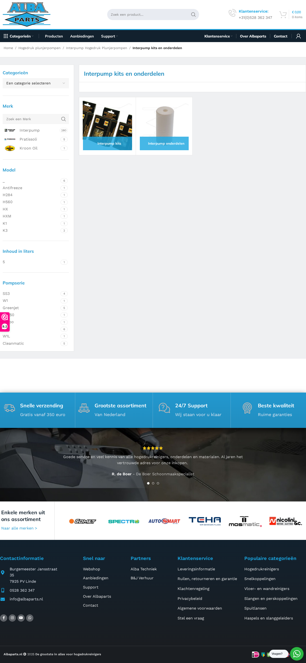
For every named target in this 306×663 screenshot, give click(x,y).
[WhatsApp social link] (29, 618)
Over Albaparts (97, 596)
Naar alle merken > (19, 528)
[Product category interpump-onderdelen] (164, 125)
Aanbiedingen (95, 578)
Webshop (91, 569)
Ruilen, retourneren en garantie (207, 578)
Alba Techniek (144, 569)
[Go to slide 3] (158, 483)
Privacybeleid (190, 598)
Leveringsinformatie (196, 569)
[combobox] (36, 83)
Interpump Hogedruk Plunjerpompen (96, 48)
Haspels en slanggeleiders (268, 618)
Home (8, 48)
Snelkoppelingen (260, 578)
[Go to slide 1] (148, 483)
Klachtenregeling (193, 588)
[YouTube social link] (21, 618)
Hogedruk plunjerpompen (39, 48)
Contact (90, 605)
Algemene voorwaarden (200, 608)
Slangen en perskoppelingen (271, 598)
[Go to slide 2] (153, 483)
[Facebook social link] (3, 618)
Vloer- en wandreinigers (266, 588)
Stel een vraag (191, 618)
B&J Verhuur (142, 578)
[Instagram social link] (12, 618)
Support (90, 587)
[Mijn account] (298, 36)
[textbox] (36, 83)
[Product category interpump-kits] (107, 125)
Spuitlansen (255, 608)
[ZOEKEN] (193, 14)
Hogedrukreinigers (261, 569)
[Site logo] (28, 14)
